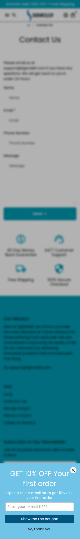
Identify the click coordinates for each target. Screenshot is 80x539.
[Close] (73, 470)
